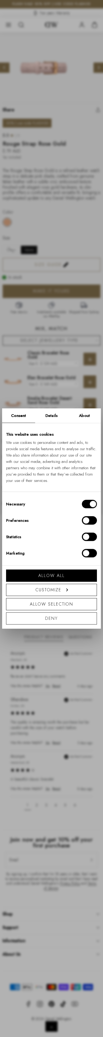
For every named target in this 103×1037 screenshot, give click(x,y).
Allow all (51, 576)
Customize (48, 590)
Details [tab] (51, 415)
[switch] (89, 520)
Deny (51, 618)
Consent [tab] (18, 415)
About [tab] (84, 415)
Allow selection (51, 604)
